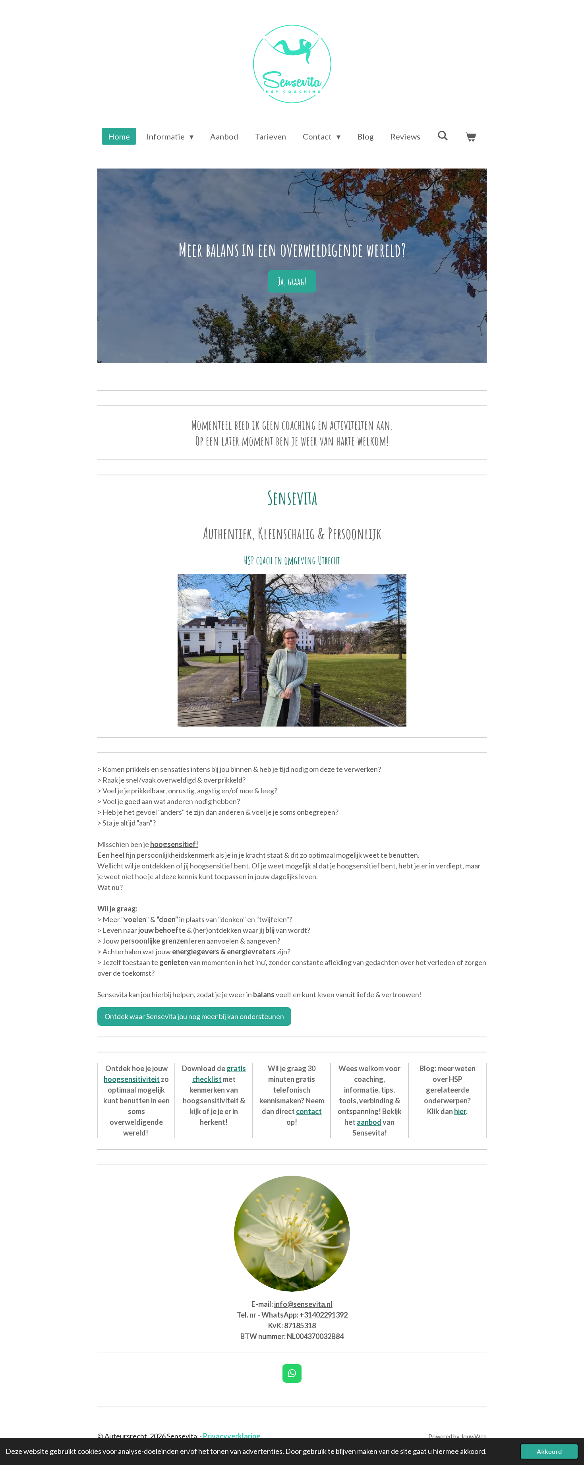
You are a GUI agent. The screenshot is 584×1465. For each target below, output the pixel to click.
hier (460, 1111)
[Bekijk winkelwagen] (470, 136)
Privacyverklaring (232, 1436)
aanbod (369, 1122)
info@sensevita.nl (303, 1304)
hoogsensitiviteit (132, 1079)
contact (309, 1111)
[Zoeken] (442, 135)
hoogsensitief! (174, 844)
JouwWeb (474, 1436)
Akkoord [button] (549, 1451)
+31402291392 (324, 1314)
